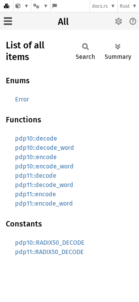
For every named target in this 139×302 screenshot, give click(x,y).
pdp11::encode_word (44, 203)
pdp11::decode (35, 175)
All (63, 21)
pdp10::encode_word (44, 166)
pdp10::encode (36, 157)
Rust (125, 6)
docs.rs (100, 6)
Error (22, 99)
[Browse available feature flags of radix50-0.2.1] (55, 6)
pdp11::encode (35, 194)
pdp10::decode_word (44, 147)
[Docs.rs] (6, 6)
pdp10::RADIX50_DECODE (50, 242)
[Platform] (40, 6)
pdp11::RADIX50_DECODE (49, 252)
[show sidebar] (8, 21)
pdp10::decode (36, 138)
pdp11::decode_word (44, 185)
